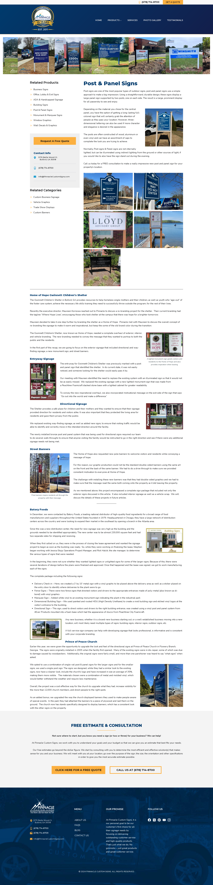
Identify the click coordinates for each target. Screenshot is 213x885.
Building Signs (40, 104)
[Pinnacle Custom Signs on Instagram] (169, 817)
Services (132, 20)
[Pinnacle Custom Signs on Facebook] (149, 817)
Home (98, 20)
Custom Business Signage (46, 197)
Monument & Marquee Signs (47, 115)
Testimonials (175, 20)
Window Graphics (42, 120)
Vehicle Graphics (41, 202)
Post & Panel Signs (42, 110)
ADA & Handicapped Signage (48, 99)
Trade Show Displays (43, 207)
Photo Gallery (152, 20)
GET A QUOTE (173, 2)
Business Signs (40, 89)
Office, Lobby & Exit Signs (46, 94)
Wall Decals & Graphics (45, 125)
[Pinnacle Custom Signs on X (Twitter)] (154, 817)
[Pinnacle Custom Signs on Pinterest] (159, 817)
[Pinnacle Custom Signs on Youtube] (164, 817)
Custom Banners (41, 212)
